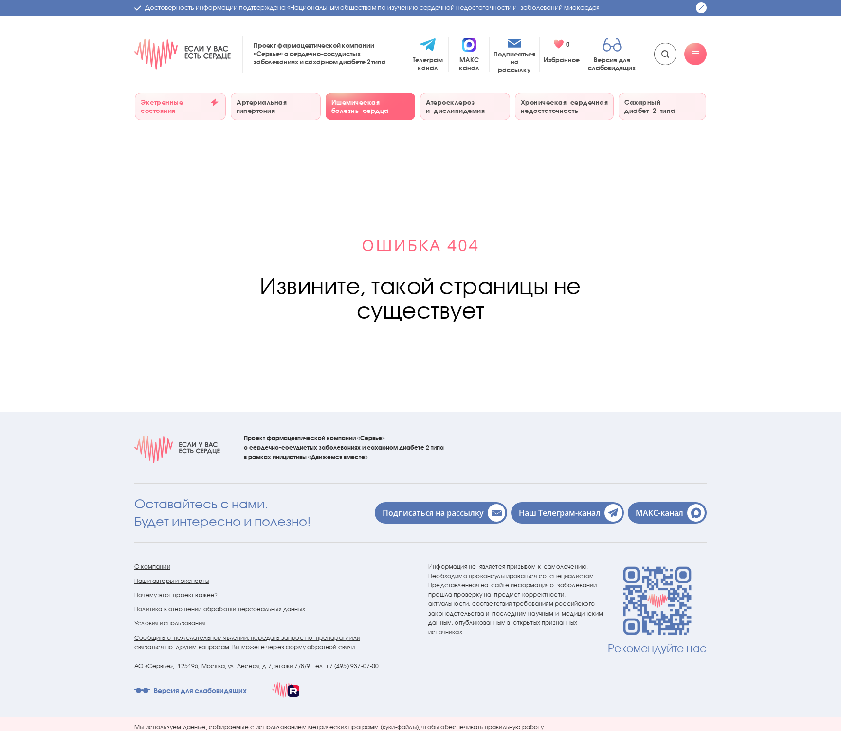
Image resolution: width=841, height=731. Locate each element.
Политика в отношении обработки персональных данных (219, 609)
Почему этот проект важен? (176, 595)
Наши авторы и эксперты (171, 580)
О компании (152, 566)
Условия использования (169, 623)
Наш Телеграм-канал (560, 512)
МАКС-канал (659, 512)
